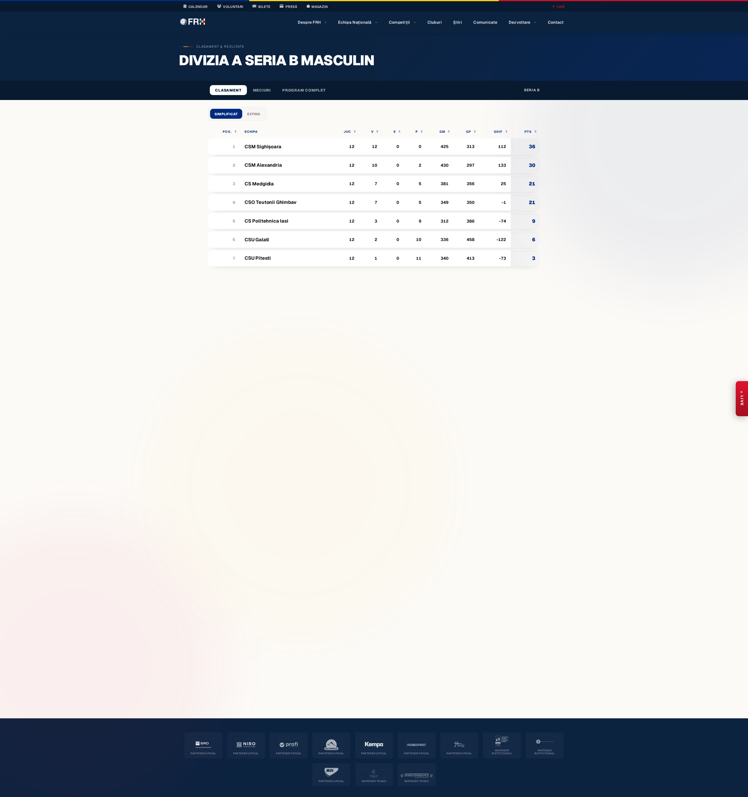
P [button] (416, 132)
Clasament (228, 90)
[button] (224, 131)
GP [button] (468, 132)
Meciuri (262, 90)
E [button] (395, 132)
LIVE (561, 6)
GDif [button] (498, 132)
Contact (556, 22)
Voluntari (233, 6)
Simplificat (226, 114)
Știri (457, 22)
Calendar (198, 6)
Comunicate (485, 22)
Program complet (304, 90)
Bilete (264, 6)
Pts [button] (528, 132)
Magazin (319, 6)
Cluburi (434, 22)
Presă (291, 6)
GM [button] (442, 132)
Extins (253, 114)
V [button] (372, 132)
